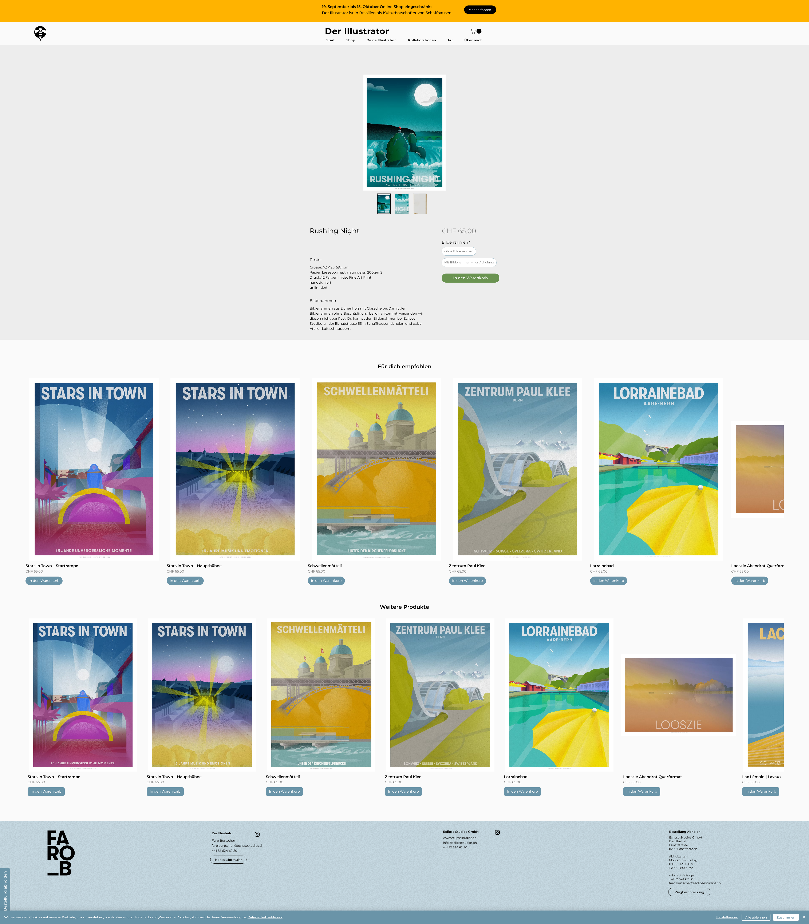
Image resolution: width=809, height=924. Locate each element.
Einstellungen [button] (727, 917)
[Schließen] (803, 917)
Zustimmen (786, 917)
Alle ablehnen (756, 917)
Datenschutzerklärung (265, 917)
